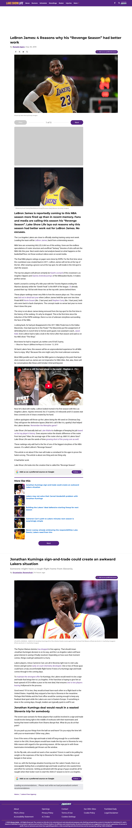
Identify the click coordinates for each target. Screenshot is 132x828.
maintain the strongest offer (28, 677)
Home (16, 794)
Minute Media (14, 822)
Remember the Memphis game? (44, 425)
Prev (20, 122)
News (27, 3)
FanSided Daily (110, 809)
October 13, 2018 (51, 344)
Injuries (69, 3)
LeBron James (41, 240)
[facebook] (114, 3)
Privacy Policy (47, 813)
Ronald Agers (19, 47)
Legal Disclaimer (111, 813)
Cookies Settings (69, 817)
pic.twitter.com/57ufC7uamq (51, 342)
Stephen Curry (58, 300)
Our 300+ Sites (90, 809)
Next (77, 122)
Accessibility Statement (23, 817)
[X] (119, 3)
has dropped (43, 649)
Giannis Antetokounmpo (42, 276)
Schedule (43, 3)
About (16, 809)
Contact (65, 809)
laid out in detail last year (28, 297)
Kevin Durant (29, 300)
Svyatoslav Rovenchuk (23, 573)
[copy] (27, 51)
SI (70, 287)
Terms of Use (67, 813)
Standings (53, 3)
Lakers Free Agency (28, 794)
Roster (61, 3)
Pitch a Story (19, 813)
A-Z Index (46, 817)
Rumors (35, 3)
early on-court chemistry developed (46, 666)
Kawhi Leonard (56, 273)
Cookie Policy (89, 813)
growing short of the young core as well (62, 439)
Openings (46, 809)
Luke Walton (47, 430)
